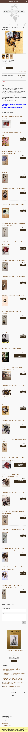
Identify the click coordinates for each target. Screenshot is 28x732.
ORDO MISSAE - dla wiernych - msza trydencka (12, 684)
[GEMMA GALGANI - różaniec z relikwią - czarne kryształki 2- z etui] (8, 575)
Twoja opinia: (4, 613)
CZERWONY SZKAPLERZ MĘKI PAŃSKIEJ (10, 668)
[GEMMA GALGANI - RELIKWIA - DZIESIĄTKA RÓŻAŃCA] (8, 178)
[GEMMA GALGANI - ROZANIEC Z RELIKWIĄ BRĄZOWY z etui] (8, 393)
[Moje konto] (17, 24)
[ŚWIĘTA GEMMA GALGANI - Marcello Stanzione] (8, 357)
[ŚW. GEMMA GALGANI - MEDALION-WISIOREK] (8, 320)
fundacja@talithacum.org (6, 725)
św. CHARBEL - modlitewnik (8, 677)
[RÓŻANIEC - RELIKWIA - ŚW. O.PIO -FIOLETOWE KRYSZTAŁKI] (8, 160)
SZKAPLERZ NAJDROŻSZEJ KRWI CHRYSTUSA (11, 686)
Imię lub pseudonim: (6, 608)
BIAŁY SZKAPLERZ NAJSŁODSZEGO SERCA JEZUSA (12, 669)
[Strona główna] (14, 13)
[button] (3, 24)
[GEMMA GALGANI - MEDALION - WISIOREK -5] (8, 266)
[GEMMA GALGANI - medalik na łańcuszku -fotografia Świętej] (8, 520)
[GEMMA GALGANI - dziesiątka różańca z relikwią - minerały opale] (8, 375)
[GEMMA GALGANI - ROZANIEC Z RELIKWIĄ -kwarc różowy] (8, 501)
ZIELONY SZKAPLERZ (6, 672)
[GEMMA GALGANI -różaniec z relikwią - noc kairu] (8, 410)
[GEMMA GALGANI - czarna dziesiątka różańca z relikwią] (8, 447)
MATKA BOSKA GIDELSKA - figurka (9, 670)
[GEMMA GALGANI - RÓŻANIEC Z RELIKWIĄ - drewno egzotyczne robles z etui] (8, 557)
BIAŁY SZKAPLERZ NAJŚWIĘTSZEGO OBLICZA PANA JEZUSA (14, 673)
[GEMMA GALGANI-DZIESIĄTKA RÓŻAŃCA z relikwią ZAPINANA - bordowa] (8, 594)
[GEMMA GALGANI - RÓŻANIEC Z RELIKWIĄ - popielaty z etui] (8, 429)
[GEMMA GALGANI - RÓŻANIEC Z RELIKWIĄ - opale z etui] (8, 538)
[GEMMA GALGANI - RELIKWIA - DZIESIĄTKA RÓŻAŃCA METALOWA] (8, 232)
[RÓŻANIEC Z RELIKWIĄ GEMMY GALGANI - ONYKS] (8, 213)
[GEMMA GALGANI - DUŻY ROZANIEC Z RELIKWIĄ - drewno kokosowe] (8, 482)
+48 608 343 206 (5, 723)
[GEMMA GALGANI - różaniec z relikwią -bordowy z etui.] (8, 250)
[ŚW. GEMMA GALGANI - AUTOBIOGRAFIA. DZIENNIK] (8, 338)
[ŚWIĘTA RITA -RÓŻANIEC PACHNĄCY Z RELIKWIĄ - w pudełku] (8, 124)
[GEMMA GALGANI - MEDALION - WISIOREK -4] (8, 195)
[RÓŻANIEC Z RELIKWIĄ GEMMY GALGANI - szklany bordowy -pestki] (8, 465)
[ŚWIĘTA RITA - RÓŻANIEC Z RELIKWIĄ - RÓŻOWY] (8, 141)
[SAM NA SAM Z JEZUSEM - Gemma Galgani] (8, 301)
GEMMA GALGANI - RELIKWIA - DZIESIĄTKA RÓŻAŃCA (13, 678)
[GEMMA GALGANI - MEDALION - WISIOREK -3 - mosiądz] (8, 285)
